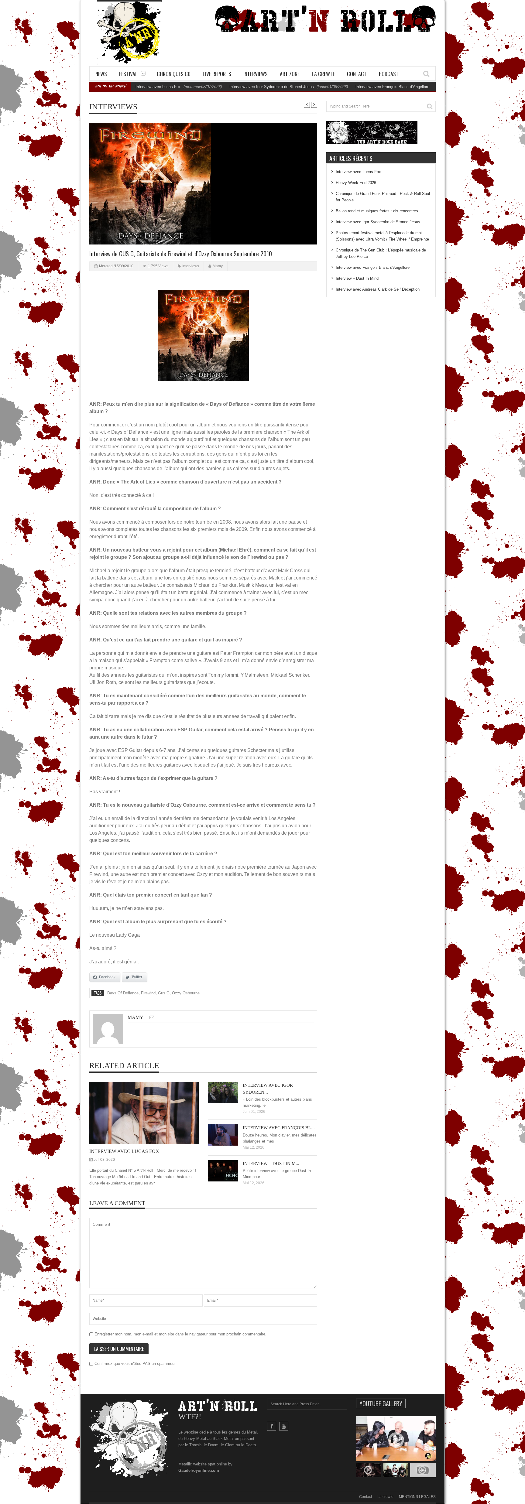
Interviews (255, 74)
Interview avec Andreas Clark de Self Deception (378, 289)
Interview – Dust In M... (271, 1163)
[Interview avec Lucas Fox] (149, 1112)
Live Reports (217, 74)
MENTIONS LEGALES (417, 1497)
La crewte (323, 74)
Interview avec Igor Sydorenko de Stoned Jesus (271, 86)
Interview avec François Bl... (279, 1127)
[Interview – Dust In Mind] (228, 1170)
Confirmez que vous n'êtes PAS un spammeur (134, 1363)
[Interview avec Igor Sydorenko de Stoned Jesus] (228, 1092)
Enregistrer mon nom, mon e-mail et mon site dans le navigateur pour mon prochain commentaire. (180, 1334)
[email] (151, 1017)
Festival (128, 74)
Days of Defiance (123, 993)
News (101, 74)
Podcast (389, 74)
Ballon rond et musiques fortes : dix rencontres (377, 211)
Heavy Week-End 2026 (356, 182)
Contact (357, 74)
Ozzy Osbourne (186, 993)
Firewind (148, 993)
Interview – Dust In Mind (357, 278)
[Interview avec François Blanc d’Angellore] (228, 1134)
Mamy (218, 266)
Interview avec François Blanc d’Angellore (392, 86)
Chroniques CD (173, 74)
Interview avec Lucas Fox (158, 86)
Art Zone (290, 74)
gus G (164, 993)
